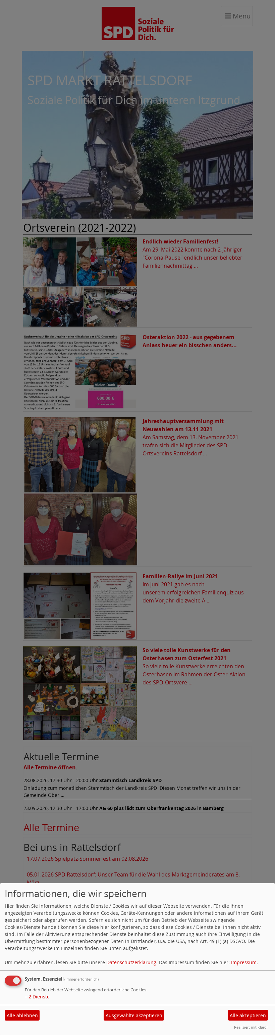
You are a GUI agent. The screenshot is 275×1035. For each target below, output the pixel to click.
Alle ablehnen (22, 1015)
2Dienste (37, 996)
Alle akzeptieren (248, 1015)
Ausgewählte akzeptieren (134, 1015)
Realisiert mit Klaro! (251, 1027)
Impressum (244, 962)
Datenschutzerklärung (131, 962)
